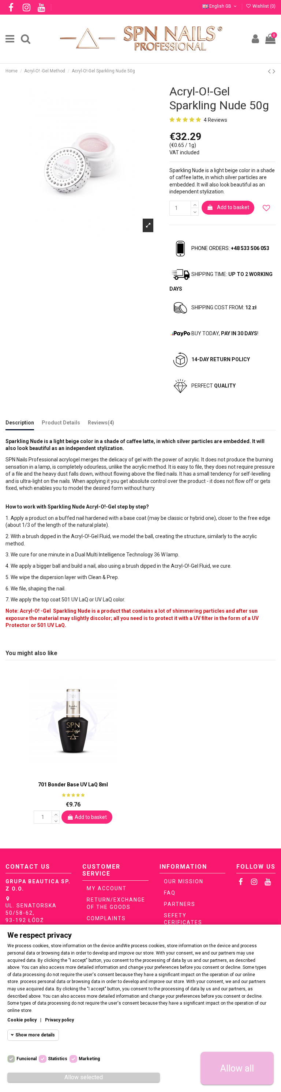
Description (19, 423)
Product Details (61, 423)
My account (107, 888)
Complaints (106, 918)
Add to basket (233, 207)
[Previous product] (270, 71)
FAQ (170, 893)
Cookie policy (22, 1020)
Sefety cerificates (183, 919)
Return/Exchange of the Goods (116, 903)
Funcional (26, 1058)
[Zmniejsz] (195, 211)
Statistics (57, 1058)
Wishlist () (263, 6)
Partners (179, 904)
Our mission (183, 881)
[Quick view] (78, 774)
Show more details (35, 1035)
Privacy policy (59, 1020)
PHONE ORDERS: (230, 248)
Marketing (89, 1058)
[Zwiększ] (195, 204)
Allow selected (83, 1077)
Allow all (237, 1068)
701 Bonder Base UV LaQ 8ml (73, 784)
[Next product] (274, 71)
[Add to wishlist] (266, 208)
